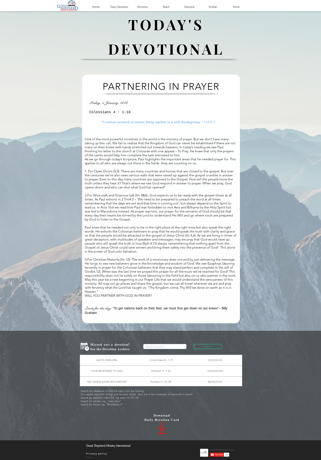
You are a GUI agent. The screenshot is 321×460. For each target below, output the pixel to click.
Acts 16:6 (107, 207)
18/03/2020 (215, 381)
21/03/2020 (215, 360)
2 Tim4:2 (128, 199)
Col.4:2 (209, 122)
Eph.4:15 (149, 243)
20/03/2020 (215, 371)
